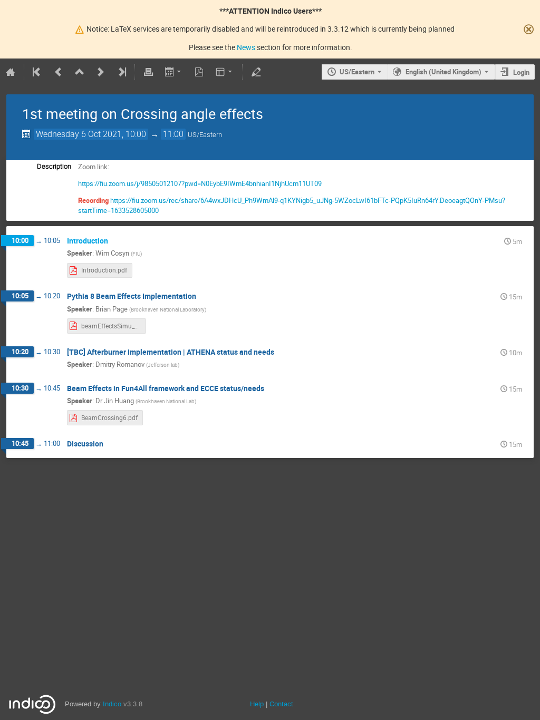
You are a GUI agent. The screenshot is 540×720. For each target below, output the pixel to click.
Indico (112, 703)
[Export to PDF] (199, 72)
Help (257, 703)
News (246, 47)
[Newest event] (121, 72)
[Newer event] (100, 72)
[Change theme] (225, 72)
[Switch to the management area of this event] (255, 72)
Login (521, 72)
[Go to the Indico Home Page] (10, 72)
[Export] (174, 72)
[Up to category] (79, 72)
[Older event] (58, 72)
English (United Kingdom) (443, 71)
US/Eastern (357, 71)
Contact (281, 703)
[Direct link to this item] (115, 241)
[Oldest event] (37, 72)
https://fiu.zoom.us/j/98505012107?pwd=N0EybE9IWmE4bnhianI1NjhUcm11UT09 (200, 183)
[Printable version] (148, 72)
